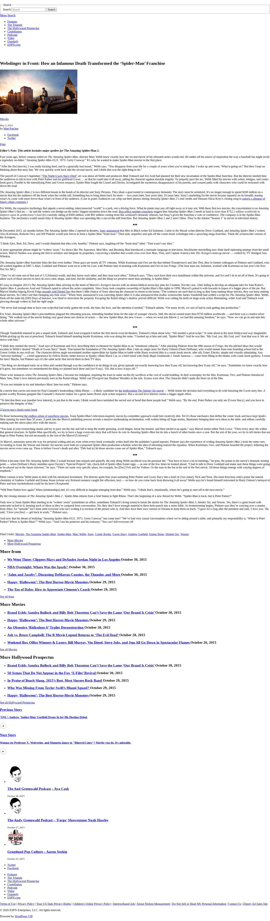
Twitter (11, 138)
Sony (90, 534)
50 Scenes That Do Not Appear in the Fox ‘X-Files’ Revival (52, 673)
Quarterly (12, 41)
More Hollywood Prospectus (24, 543)
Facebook (13, 134)
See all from (7, 596)
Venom (184, 534)
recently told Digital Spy (56, 291)
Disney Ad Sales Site (255, 903)
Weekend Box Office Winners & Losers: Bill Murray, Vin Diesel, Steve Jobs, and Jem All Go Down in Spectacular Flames (98, 642)
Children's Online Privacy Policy (92, 903)
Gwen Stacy (119, 534)
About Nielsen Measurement (153, 903)
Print (3, 144)
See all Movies (8, 649)
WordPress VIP (24, 916)
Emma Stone (156, 534)
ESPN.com (13, 44)
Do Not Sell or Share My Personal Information (199, 903)
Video (10, 38)
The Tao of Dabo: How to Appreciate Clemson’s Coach (49, 589)
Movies (4, 119)
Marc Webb (79, 534)
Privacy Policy (26, 903)
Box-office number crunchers (136, 211)
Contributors (14, 31)
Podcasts (12, 34)
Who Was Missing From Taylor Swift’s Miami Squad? (48, 688)
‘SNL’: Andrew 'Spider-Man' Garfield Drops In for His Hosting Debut (43, 717)
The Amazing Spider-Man (41, 534)
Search (7, 9)
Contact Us (234, 903)
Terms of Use (8, 903)
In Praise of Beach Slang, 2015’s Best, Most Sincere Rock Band (55, 680)
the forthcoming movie (141, 390)
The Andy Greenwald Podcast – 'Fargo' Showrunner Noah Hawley (58, 820)
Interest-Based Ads (124, 903)
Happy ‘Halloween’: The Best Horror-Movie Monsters (48, 582)
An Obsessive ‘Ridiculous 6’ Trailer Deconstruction (45, 627)
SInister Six (172, 534)
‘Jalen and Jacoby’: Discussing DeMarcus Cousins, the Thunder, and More (64, 574)
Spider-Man (64, 534)
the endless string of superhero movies (46, 416)
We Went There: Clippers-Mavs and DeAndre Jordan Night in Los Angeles (64, 559)
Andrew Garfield (138, 534)
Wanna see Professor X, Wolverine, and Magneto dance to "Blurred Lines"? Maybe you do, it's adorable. (65, 742)
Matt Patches (10, 128)
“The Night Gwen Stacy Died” (59, 175)
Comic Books (103, 534)
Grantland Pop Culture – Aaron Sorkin (37, 852)
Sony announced (109, 230)
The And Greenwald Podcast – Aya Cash (38, 789)
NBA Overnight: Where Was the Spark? (38, 567)
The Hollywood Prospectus (23, 28)
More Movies (15, 540)
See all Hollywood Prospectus (17, 702)
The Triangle (14, 24)
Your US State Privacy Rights (53, 903)
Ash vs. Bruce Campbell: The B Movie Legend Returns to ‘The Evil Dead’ (63, 635)
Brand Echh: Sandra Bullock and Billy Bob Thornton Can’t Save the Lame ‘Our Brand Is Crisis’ (81, 612)
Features (12, 21)
